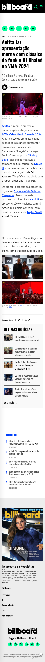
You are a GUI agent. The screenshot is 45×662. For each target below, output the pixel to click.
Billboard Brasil (17, 87)
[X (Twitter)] (21, 644)
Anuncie (5, 600)
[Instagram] (16, 644)
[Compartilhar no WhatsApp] (19, 28)
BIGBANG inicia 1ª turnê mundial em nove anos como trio (27, 338)
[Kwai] (38, 644)
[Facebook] (10, 644)
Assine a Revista (9, 605)
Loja (3, 610)
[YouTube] (27, 644)
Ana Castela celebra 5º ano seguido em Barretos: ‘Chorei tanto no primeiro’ (26, 392)
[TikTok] (32, 644)
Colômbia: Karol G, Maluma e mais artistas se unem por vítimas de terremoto (26, 352)
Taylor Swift (34, 212)
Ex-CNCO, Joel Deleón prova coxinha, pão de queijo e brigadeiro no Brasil (25, 365)
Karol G (34, 199)
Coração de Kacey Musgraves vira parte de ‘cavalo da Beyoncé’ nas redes (26, 379)
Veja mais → (11, 402)
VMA (3, 36)
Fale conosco (7, 615)
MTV (10, 307)
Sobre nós (6, 595)
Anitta (6, 126)
